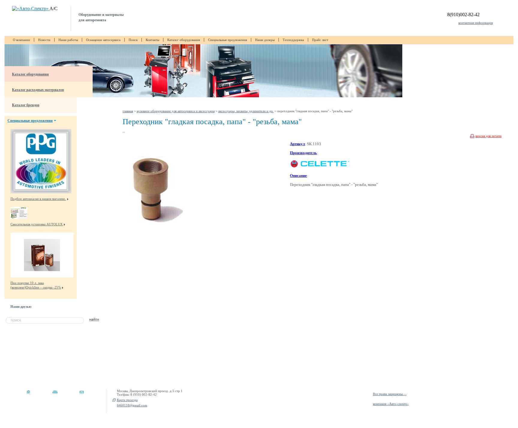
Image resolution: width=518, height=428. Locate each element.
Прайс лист (320, 40)
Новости (44, 40)
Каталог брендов (25, 105)
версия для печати (488, 136)
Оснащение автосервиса (103, 40)
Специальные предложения (227, 40)
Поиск (133, 40)
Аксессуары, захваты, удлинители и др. (246, 111)
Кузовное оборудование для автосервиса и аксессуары (176, 111)
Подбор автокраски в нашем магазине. (38, 199)
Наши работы (68, 40)
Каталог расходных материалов (38, 90)
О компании (21, 40)
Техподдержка (293, 40)
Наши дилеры (265, 40)
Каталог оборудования (183, 40)
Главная (128, 111)
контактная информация (475, 23)
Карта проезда (127, 400)
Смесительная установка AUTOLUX (36, 224)
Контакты (152, 40)
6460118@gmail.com (132, 405)
